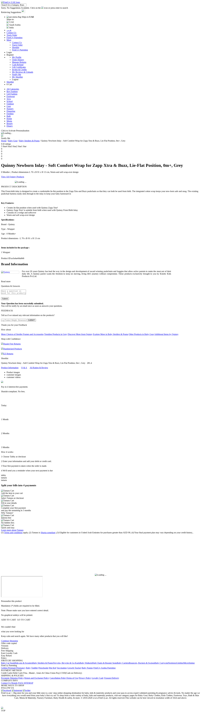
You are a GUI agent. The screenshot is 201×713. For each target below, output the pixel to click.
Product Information (9, 367)
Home (9, 118)
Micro (186, 663)
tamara (4, 478)
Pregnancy (20, 668)
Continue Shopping (9, 641)
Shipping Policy (17, 678)
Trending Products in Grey (55, 334)
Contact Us (17, 42)
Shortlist (15, 47)
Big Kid (52, 668)
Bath (9, 116)
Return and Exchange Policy (36, 678)
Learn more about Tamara (12, 530)
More (9, 40)
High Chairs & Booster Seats (104, 663)
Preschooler (43, 668)
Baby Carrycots (161, 663)
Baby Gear (13, 141)
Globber (179, 663)
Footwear (11, 96)
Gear (9, 106)
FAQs (20, 683)
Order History (18, 60)
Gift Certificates (19, 67)
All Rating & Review (39, 367)
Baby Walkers (86, 663)
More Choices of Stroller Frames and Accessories (22, 334)
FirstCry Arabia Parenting (104, 668)
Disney (10, 126)
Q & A (24, 367)
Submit (5, 299)
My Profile (16, 57)
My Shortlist (17, 77)
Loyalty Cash (97, 678)
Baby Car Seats (7, 663)
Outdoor (10, 104)
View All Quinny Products (12, 177)
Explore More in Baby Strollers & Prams (110, 334)
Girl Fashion (12, 94)
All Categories (13, 89)
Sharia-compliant (48, 532)
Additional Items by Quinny (166, 334)
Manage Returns (19, 62)
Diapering (11, 111)
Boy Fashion (12, 91)
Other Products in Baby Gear (141, 334)
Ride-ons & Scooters (23, 663)
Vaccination (62, 668)
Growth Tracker (74, 668)
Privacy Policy (85, 678)
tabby (3, 475)
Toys (9, 99)
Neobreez (172, 663)
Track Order (17, 45)
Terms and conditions (13, 532)
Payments (5, 678)
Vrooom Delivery (111, 678)
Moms (9, 121)
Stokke (192, 663)
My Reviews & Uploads (22, 72)
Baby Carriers (123, 663)
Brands (14, 683)
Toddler (34, 668)
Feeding (10, 113)
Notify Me (16, 74)
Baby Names (87, 668)
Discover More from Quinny (80, 334)
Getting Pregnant (8, 668)
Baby (28, 668)
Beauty (10, 123)
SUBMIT (31, 320)
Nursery (10, 109)
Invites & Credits (19, 69)
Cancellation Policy (58, 678)
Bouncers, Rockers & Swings (142, 663)
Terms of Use (72, 678)
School (10, 101)
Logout (15, 79)
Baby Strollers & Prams (29, 141)
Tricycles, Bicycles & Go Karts (66, 663)
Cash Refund (17, 64)
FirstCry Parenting (20, 50)
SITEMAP (28, 683)
